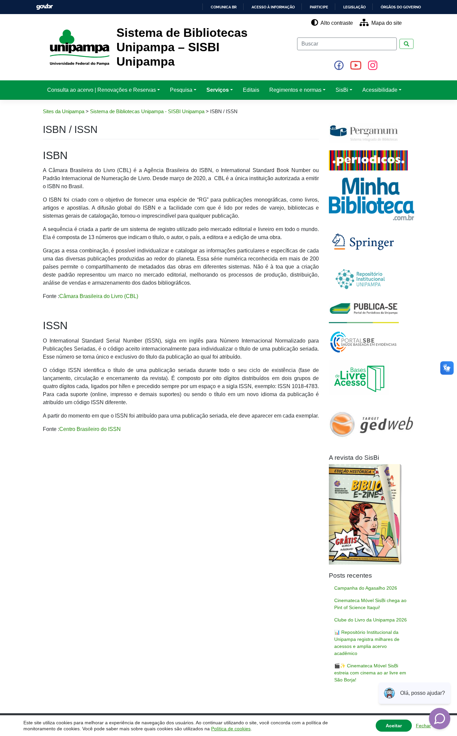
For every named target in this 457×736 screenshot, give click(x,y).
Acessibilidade (379, 90)
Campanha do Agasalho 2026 (365, 588)
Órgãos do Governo (401, 7)
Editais (251, 90)
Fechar (423, 725)
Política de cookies (231, 728)
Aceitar (394, 725)
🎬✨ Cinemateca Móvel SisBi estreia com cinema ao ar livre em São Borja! (370, 672)
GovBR (44, 7)
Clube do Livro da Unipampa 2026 (370, 619)
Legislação (354, 7)
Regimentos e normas (295, 90)
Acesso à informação (273, 7)
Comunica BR (224, 7)
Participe (319, 7)
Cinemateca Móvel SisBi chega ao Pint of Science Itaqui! (370, 604)
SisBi (342, 90)
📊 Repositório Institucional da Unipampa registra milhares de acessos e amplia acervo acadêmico (366, 643)
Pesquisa (181, 90)
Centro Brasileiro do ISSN (90, 429)
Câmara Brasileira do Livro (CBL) (98, 296)
